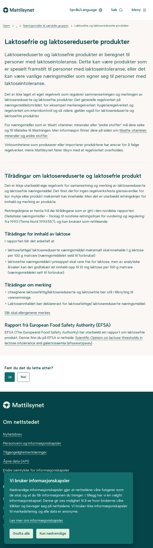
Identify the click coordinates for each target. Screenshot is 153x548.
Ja (10, 377)
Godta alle (21, 533)
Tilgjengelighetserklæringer (25, 452)
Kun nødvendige (52, 533)
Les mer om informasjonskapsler (36, 520)
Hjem (6, 25)
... (16, 25)
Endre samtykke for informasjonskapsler (36, 470)
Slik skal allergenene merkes (27, 312)
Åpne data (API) (16, 461)
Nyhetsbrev (12, 434)
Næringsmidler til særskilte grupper (46, 25)
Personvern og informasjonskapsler (32, 443)
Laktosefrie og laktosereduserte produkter (102, 25)
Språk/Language (83, 10)
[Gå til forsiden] (18, 10)
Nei (23, 377)
